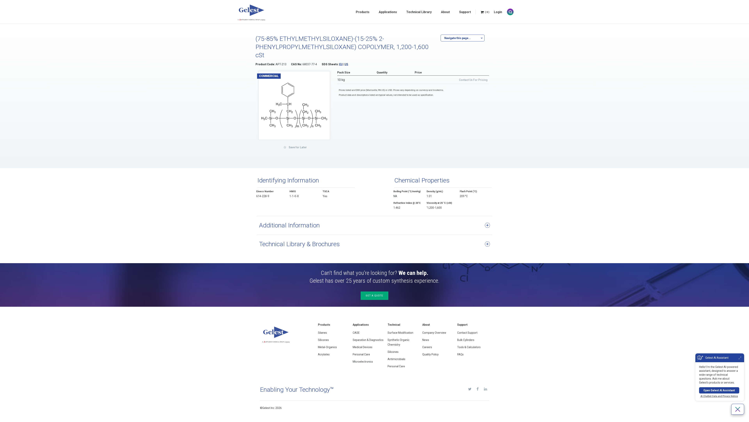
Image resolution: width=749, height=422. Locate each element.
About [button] (445, 12)
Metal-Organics (327, 347)
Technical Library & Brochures (299, 244)
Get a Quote (374, 295)
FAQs (460, 354)
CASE (356, 332)
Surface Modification (400, 332)
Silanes (322, 332)
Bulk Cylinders (465, 340)
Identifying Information (288, 180)
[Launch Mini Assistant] (740, 358)
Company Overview (434, 332)
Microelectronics (363, 361)
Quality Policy (430, 354)
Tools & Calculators (469, 347)
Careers (427, 347)
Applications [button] (388, 12)
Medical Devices (362, 347)
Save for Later (297, 147)
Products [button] (362, 12)
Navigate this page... (457, 38)
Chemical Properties (422, 180)
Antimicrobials (396, 359)
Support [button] (465, 12)
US (346, 64)
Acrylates (324, 354)
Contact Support (467, 332)
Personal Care (361, 354)
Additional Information (289, 225)
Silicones (323, 340)
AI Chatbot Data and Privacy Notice (719, 396)
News (425, 340)
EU (341, 64)
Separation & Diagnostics (368, 340)
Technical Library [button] (419, 12)
